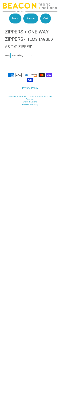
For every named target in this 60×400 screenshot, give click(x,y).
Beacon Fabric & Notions (33, 96)
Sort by (7, 56)
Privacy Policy (30, 88)
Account (30, 18)
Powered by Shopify (30, 105)
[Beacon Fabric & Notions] (30, 9)
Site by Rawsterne (30, 102)
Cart (45, 18)
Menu (15, 18)
